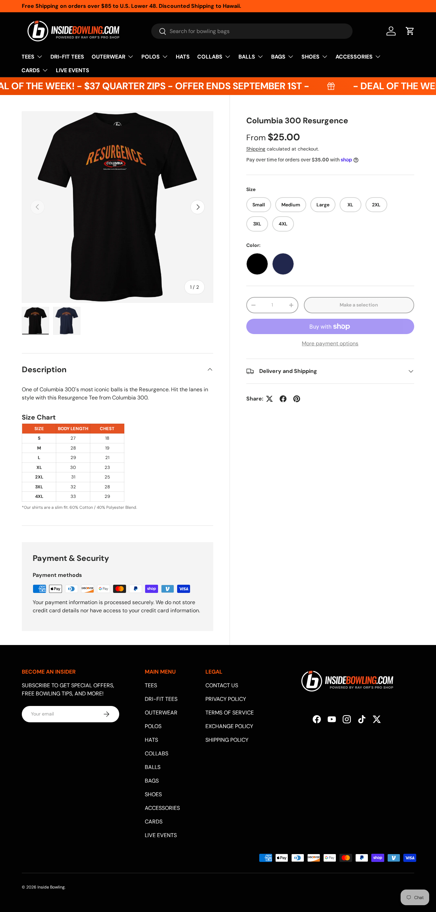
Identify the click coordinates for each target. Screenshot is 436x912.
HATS (183, 56)
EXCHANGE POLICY (229, 726)
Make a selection (359, 305)
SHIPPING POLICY (226, 739)
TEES (27, 56)
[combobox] (252, 31)
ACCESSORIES (354, 56)
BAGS (278, 56)
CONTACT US (221, 685)
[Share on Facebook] (283, 399)
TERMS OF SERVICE (229, 712)
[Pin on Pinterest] (296, 399)
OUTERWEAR (108, 56)
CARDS (30, 70)
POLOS (150, 56)
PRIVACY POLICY (225, 699)
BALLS (246, 56)
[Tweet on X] (269, 399)
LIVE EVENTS (72, 70)
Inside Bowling (51, 887)
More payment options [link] (330, 343)
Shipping (255, 149)
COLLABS (209, 56)
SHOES (310, 56)
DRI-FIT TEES (67, 56)
